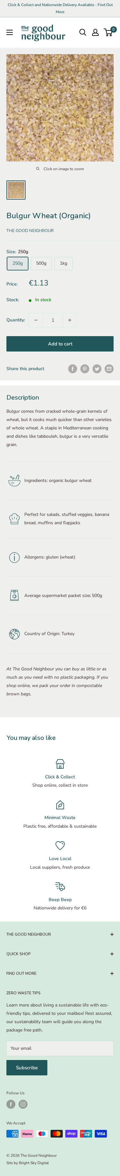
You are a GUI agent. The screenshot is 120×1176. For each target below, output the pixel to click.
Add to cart (60, 344)
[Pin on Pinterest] (84, 368)
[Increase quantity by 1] (69, 320)
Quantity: (15, 320)
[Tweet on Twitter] (96, 368)
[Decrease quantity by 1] (36, 320)
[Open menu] (9, 32)
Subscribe (27, 1067)
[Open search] (82, 32)
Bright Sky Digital (34, 1162)
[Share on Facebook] (72, 368)
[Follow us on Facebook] (10, 1104)
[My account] (95, 32)
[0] (108, 32)
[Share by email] (109, 368)
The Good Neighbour (30, 231)
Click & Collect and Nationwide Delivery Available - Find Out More (60, 8)
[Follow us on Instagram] (23, 1104)
